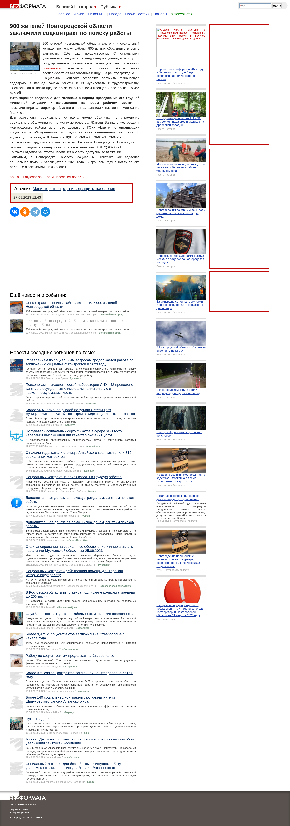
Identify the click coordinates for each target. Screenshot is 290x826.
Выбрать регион (19, 812)
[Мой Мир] (45, 212)
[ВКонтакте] (14, 212)
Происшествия (137, 14)
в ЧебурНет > (182, 14)
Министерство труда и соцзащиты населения (74, 188)
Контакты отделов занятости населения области (47, 177)
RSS (39, 817)
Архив (79, 14)
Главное (63, 14)
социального (52, 68)
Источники (96, 14)
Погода (115, 14)
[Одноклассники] (25, 212)
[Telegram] (35, 212)
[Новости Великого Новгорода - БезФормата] (23, 5)
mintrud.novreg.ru (26, 73)
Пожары (160, 14)
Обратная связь (19, 809)
